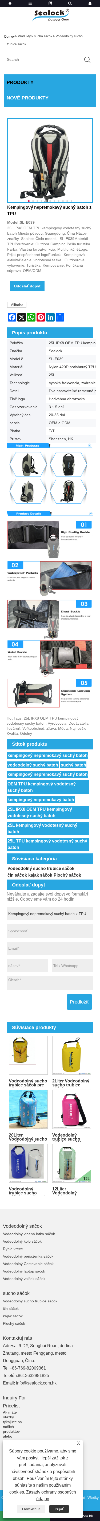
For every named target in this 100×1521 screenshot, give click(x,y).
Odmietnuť (31, 1509)
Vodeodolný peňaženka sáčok (28, 1256)
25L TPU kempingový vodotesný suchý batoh (47, 844)
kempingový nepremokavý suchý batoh (47, 755)
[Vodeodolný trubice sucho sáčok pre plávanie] (28, 1163)
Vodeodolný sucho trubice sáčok (40, 868)
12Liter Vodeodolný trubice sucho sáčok (66, 1191)
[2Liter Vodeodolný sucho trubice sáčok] (72, 1055)
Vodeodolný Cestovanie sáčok (28, 1264)
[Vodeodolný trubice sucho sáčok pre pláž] (72, 1109)
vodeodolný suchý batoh (32, 765)
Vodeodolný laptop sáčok (24, 1271)
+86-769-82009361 (28, 1368)
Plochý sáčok (67, 875)
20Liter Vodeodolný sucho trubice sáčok (28, 1137)
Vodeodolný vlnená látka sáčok (29, 1234)
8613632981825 (33, 1375)
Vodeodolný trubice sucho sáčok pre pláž (67, 1137)
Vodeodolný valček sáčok (24, 1279)
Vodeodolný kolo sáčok (22, 1241)
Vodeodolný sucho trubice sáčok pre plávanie (28, 1083)
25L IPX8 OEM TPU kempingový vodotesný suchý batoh (39, 812)
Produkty (24, 36)
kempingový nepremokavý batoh (40, 799)
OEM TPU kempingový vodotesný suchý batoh (41, 787)
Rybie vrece (13, 1249)
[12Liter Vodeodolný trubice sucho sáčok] (72, 1163)
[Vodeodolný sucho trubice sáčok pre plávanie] (28, 1055)
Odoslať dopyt (27, 286)
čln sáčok (17, 875)
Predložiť (79, 1002)
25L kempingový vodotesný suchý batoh (42, 828)
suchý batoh (73, 765)
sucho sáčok (43, 36)
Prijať (59, 1509)
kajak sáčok (40, 875)
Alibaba (17, 305)
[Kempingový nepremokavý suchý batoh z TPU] (50, 160)
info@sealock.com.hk (36, 1383)
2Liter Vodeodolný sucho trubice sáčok (70, 1083)
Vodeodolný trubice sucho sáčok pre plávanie (28, 1191)
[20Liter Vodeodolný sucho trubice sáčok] (28, 1109)
